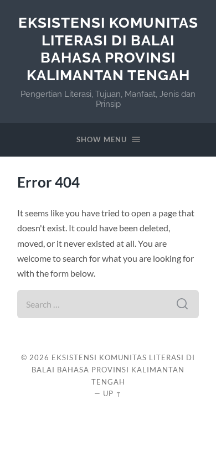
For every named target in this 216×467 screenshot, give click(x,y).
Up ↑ (112, 393)
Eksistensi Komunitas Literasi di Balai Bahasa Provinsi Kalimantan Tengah (108, 49)
